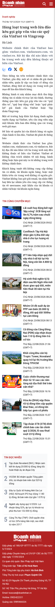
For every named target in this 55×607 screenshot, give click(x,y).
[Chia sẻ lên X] (15, 69)
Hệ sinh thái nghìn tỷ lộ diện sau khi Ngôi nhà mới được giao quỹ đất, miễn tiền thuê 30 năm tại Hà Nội (37, 285)
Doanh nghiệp (8, 16)
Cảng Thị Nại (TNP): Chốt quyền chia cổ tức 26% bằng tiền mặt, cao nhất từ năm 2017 (26, 521)
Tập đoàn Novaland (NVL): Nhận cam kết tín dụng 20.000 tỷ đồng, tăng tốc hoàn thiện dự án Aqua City (27, 466)
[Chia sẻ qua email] (21, 69)
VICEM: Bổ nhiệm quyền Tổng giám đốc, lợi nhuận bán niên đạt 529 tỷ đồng (26, 480)
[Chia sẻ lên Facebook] (10, 69)
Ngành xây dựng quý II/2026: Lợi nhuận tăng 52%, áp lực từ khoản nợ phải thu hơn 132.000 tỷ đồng (26, 507)
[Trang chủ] (27, 538)
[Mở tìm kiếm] (44, 4)
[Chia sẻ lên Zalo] (4, 69)
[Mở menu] (51, 4)
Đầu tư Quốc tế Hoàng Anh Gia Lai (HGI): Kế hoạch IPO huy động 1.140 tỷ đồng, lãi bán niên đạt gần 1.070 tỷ (27, 494)
